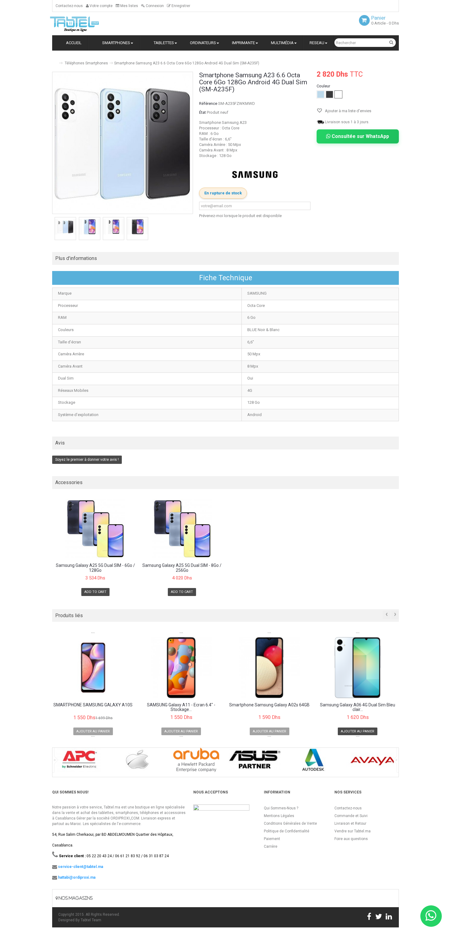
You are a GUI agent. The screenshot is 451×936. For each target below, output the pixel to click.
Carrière (270, 846)
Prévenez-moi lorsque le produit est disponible (240, 215)
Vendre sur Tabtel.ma (352, 831)
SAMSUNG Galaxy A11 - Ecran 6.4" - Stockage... (181, 707)
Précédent (52, 229)
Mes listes (128, 6)
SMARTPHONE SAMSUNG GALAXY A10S (93, 705)
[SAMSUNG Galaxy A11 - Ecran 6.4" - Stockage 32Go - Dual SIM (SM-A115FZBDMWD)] (181, 667)
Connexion (154, 6)
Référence (208, 103)
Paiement (272, 839)
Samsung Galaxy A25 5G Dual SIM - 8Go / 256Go (182, 567)
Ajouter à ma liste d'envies (347, 111)
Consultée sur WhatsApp (359, 136)
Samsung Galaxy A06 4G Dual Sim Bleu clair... (357, 707)
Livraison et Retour (350, 823)
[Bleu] (320, 94)
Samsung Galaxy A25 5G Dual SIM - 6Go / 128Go (95, 567)
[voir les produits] (78, 762)
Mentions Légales (279, 816)
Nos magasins (75, 898)
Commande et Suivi (351, 816)
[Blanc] (338, 94)
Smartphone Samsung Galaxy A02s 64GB (269, 705)
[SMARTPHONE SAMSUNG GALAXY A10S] (93, 667)
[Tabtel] (83, 23)
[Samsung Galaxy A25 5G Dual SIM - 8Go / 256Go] (182, 529)
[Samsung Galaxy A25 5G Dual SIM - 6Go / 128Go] (95, 529)
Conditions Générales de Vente (290, 823)
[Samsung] (255, 174)
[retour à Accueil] (54, 60)
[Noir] (329, 94)
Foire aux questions (351, 839)
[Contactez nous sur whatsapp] (431, 916)
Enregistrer (180, 6)
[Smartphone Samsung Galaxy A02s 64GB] (269, 667)
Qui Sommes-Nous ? (281, 808)
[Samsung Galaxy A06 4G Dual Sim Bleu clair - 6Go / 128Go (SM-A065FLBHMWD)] (358, 667)
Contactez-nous (69, 6)
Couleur (324, 86)
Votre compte (101, 6)
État (202, 112)
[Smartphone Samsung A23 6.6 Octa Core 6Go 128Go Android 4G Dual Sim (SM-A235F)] (65, 227)
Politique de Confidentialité (286, 831)
